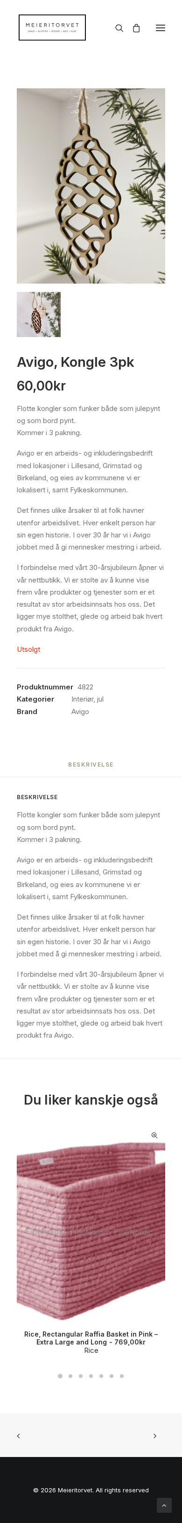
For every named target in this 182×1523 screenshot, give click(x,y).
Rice (91, 1350)
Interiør (82, 699)
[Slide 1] (60, 1376)
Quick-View (154, 1135)
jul (100, 699)
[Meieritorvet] (52, 28)
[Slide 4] (91, 1376)
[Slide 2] (70, 1376)
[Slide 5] (101, 1376)
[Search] (115, 28)
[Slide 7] (122, 1376)
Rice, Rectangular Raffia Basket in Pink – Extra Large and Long (91, 1338)
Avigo (80, 711)
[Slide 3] (81, 1376)
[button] (160, 27)
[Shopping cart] (132, 28)
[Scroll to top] (164, 1504)
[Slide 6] (111, 1376)
